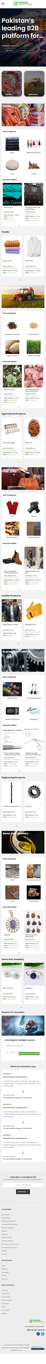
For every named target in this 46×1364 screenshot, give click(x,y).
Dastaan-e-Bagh (11, 402)
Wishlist (4, 1275)
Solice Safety (32, 636)
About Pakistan (7, 1300)
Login (3, 1266)
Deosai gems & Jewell (13, 947)
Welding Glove (30, 624)
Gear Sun (28, 806)
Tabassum (29, 988)
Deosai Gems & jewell (12, 945)
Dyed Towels (7, 261)
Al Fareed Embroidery (34, 218)
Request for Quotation (29, 1053)
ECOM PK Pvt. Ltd (16, 1350)
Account (4, 1279)
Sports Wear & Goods (9, 1248)
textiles (27, 45)
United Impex (10, 635)
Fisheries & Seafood (9, 1221)
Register (4, 1269)
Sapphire (7, 935)
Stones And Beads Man (11, 999)
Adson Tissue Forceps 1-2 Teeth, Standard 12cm (12, 754)
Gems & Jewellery (8, 1228)
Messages (5, 1272)
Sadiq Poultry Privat (11, 454)
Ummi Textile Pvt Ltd (11, 272)
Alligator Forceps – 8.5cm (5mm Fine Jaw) (33, 754)
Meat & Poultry (7, 1238)
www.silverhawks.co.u (13, 766)
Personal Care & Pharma (10, 1244)
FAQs (3, 1307)
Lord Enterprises (33, 400)
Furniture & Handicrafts (9, 1224)
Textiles (4, 1251)
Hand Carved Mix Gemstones (31, 936)
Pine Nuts (28, 443)
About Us (5, 1290)
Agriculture (5, 1215)
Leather (4, 1231)
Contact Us (5, 1294)
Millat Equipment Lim (11, 817)
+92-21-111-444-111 (35, 1330)
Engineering (6, 1218)
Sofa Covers (8, 207)
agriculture (9, 50)
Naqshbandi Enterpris (34, 454)
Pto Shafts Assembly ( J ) (12, 806)
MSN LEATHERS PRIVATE (13, 582)
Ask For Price (9, 212)
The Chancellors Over (34, 272)
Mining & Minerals (8, 1241)
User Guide (5, 1310)
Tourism (4, 1254)
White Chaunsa (9, 389)
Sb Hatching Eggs (9, 443)
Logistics (4, 1234)
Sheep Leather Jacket (10, 624)
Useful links (5, 1304)
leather (23, 50)
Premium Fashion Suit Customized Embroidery (32, 209)
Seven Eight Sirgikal (12, 763)
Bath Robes (29, 261)
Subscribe (22, 1192)
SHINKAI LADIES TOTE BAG (32, 572)
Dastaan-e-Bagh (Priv (12, 400)
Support (4, 1313)
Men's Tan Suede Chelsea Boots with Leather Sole (11, 573)
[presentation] (19, 225)
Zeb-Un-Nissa (8, 988)
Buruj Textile (10, 219)
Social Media (6, 1297)
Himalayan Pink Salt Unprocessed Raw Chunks (32, 391)
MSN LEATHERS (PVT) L (12, 584)
